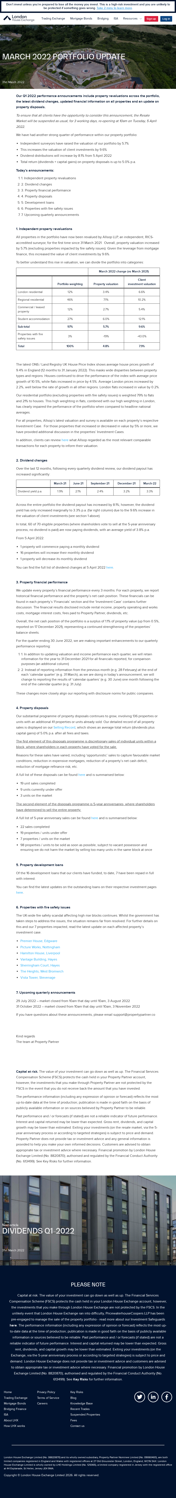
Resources (130, 18)
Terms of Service (48, 1398)
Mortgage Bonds (81, 18)
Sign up (151, 19)
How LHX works (14, 1426)
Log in (166, 19)
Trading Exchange (53, 18)
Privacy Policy (46, 1392)
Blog (73, 1398)
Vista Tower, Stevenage (37, 977)
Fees (73, 1420)
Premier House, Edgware (38, 941)
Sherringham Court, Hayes (40, 965)
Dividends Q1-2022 (38, 1230)
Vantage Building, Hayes (38, 959)
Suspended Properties (85, 1414)
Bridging (103, 18)
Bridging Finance (15, 1409)
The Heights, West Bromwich (42, 971)
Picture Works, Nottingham (40, 947)
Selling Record (64, 727)
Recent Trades (80, 1409)
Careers (42, 1403)
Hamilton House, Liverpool (40, 953)
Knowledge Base (81, 1403)
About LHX (11, 1420)
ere (110, 567)
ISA (116, 18)
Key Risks (80, 1379)
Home (8, 1392)
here (65, 440)
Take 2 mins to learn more (114, 8)
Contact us (77, 1426)
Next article (10, 1225)
